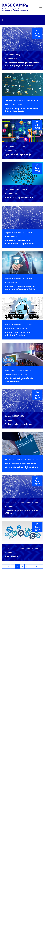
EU (23, 416)
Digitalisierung (23, 100)
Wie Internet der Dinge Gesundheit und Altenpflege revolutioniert (22, 62)
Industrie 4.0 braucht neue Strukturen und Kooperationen (19, 240)
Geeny (18, 54)
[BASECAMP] (15, 7)
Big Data (28, 459)
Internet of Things (31, 502)
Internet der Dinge (17, 502)
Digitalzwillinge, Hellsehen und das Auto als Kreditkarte (22, 108)
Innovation (34, 100)
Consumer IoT (9, 54)
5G (6, 232)
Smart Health (11, 554)
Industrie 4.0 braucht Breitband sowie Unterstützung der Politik (20, 286)
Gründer (25, 146)
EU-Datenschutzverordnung (18, 422)
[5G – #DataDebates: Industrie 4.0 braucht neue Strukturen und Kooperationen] (22, 217)
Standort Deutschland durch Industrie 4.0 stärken (18, 332)
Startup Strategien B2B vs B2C (19, 195)
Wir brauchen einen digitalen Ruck (21, 465)
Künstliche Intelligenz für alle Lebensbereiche (19, 378)
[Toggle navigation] (40, 7)
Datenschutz (9, 416)
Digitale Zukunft (11, 100)
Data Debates (27, 232)
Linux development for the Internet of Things (22, 510)
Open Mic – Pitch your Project (19, 152)
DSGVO (18, 416)
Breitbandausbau (14, 232)
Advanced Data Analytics (14, 459)
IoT (23, 54)
